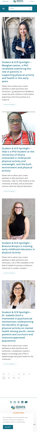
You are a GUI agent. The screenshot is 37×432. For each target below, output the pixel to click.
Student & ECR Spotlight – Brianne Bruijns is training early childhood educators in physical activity (18, 247)
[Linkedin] (22, 402)
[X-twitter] (11, 402)
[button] (3, 8)
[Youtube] (26, 402)
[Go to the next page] (19, 378)
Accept (8, 427)
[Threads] (18, 402)
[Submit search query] (30, 8)
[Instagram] (15, 402)
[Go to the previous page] (4, 374)
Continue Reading (10, 104)
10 (14, 378)
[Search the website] (20, 8)
